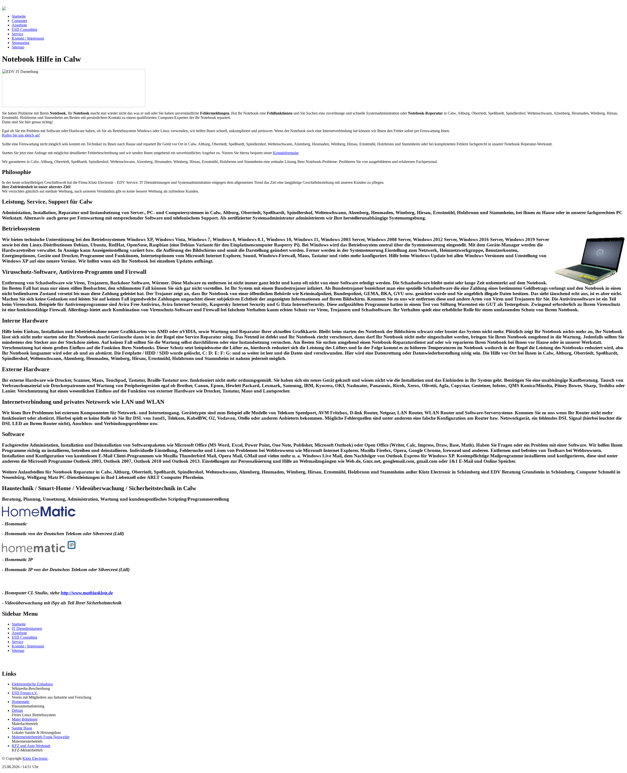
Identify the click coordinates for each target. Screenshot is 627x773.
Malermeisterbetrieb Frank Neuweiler (41, 737)
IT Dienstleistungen (27, 628)
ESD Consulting (24, 637)
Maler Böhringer (24, 719)
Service (17, 642)
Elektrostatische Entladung (32, 684)
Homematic (21, 702)
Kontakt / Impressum (28, 646)
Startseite (19, 624)
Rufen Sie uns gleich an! (21, 135)
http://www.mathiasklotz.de (87, 592)
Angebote (19, 633)
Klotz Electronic (35, 758)
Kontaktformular (285, 153)
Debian (17, 710)
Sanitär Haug (22, 728)
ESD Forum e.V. (25, 693)
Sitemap (18, 650)
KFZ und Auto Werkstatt (31, 746)
